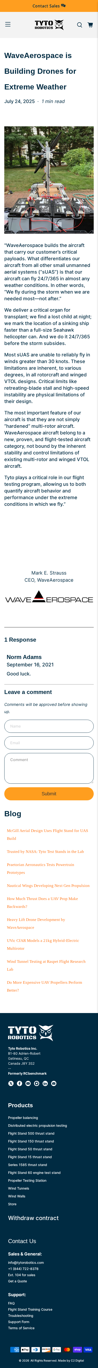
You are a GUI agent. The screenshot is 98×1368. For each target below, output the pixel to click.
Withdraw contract (33, 1218)
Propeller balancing (23, 1118)
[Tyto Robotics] (49, 25)
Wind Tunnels (18, 1188)
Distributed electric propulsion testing (37, 1125)
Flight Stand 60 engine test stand (34, 1173)
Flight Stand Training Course (30, 1309)
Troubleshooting (20, 1316)
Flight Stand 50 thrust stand (30, 1149)
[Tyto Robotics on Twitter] (11, 1085)
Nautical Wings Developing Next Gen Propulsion (48, 885)
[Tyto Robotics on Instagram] (36, 1085)
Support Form (18, 1322)
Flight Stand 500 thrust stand (31, 1133)
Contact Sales (47, 6)
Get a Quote (17, 1281)
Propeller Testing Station (27, 1180)
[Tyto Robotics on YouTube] (28, 1085)
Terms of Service (21, 1328)
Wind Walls (16, 1196)
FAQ (11, 1303)
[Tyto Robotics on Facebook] (19, 1085)
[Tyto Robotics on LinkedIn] (45, 1085)
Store (12, 1204)
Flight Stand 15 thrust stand (30, 1157)
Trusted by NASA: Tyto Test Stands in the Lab (45, 851)
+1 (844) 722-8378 (23, 1269)
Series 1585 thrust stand (27, 1165)
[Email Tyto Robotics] (54, 1085)
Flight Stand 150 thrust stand (31, 1141)
